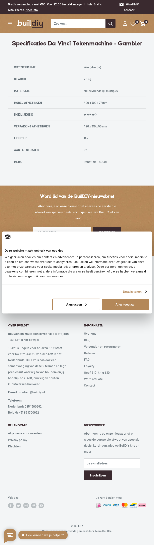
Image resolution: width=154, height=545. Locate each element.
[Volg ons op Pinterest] (33, 505)
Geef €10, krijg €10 (97, 372)
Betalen (89, 353)
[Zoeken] (110, 23)
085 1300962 (33, 406)
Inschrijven (98, 475)
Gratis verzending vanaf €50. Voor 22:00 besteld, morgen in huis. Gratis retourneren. (55, 7)
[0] (142, 23)
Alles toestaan (125, 304)
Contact (89, 385)
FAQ (86, 359)
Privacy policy (17, 440)
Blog (87, 340)
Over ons (90, 333)
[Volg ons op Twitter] (18, 505)
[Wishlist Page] (133, 24)
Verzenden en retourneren (103, 346)
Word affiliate (93, 379)
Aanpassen (74, 304)
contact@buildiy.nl (32, 392)
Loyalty (89, 366)
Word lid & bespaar (131, 7)
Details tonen (132, 291)
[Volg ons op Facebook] (11, 505)
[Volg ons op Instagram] (26, 505)
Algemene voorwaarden (25, 433)
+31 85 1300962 (29, 412)
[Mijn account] (125, 23)
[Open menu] (10, 23)
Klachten (14, 446)
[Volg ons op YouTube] (41, 505)
